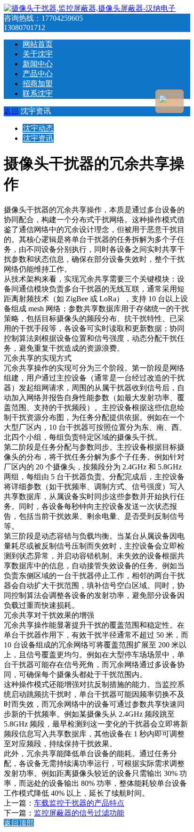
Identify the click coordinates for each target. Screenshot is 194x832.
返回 (11, 111)
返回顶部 (19, 823)
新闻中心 (38, 64)
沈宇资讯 (38, 138)
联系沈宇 (38, 93)
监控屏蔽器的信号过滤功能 (79, 813)
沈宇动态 (38, 128)
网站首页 (38, 44)
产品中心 (38, 74)
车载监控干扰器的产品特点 (79, 803)
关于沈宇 (38, 54)
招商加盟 (38, 84)
